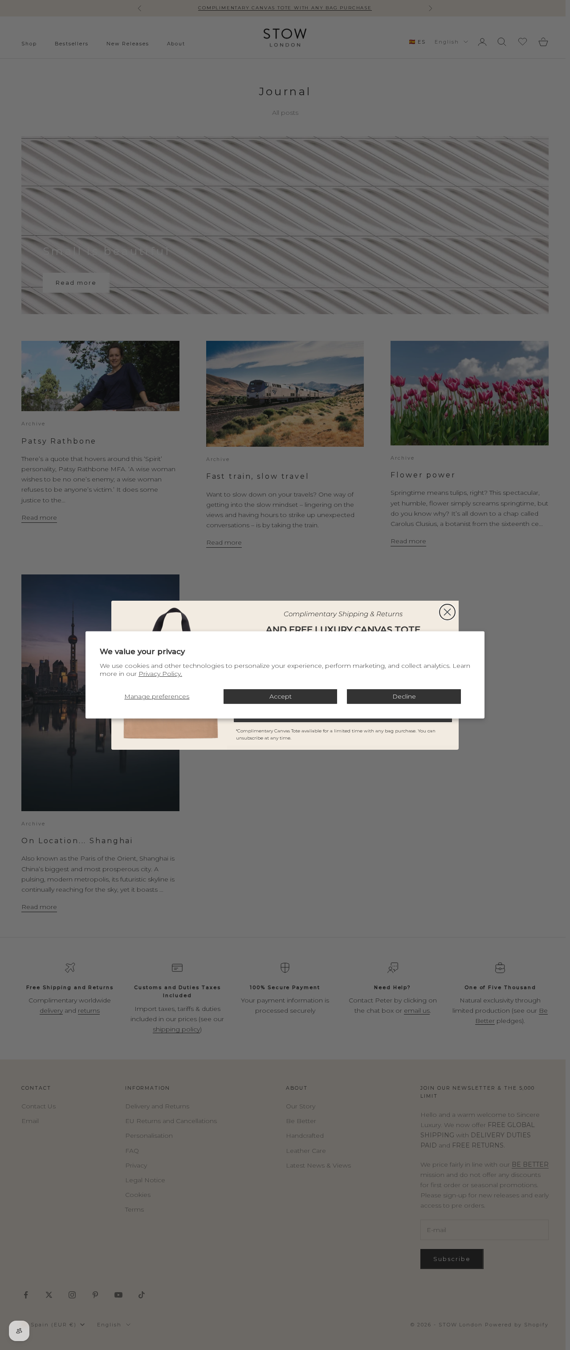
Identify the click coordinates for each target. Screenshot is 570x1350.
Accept (280, 696)
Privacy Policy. (160, 674)
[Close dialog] (447, 612)
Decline (404, 696)
